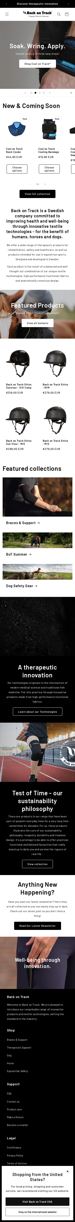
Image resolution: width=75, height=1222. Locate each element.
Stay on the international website (37, 1211)
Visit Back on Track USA (37, 1201)
